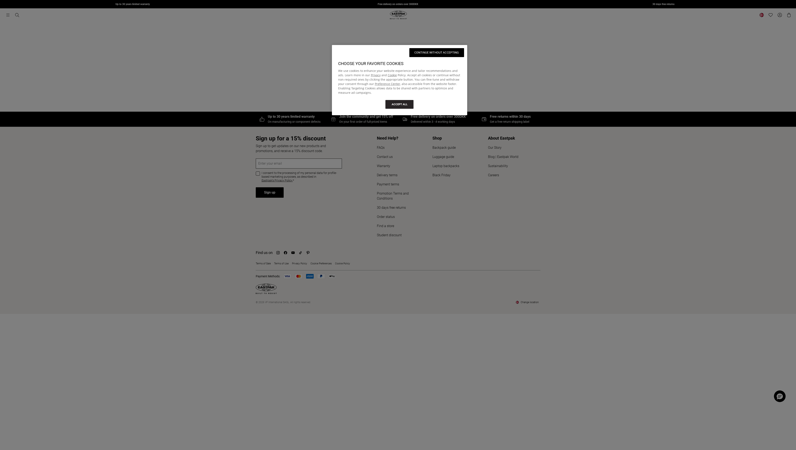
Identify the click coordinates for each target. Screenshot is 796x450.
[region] (399, 80)
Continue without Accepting (436, 52)
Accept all (399, 104)
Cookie (392, 75)
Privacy (376, 75)
